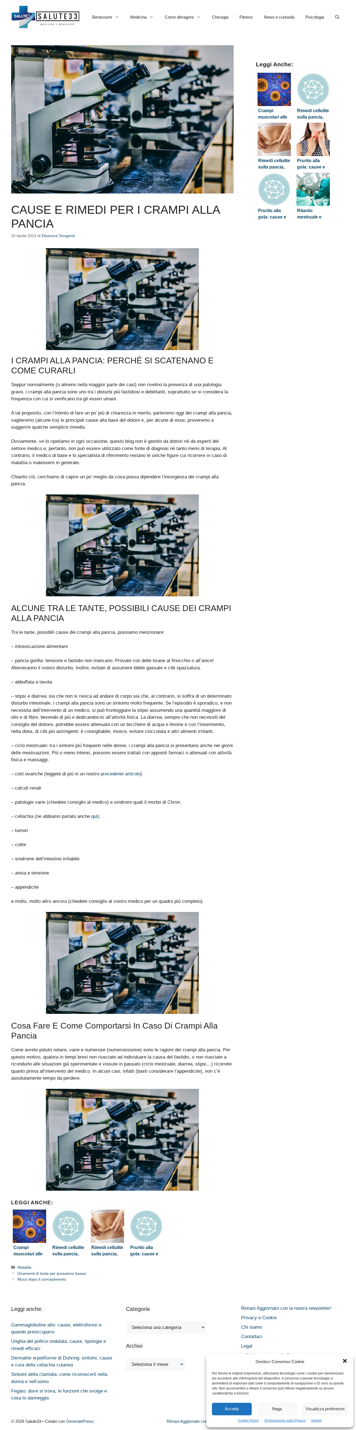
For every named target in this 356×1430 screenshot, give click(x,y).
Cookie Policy (248, 1421)
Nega (277, 1408)
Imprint (316, 1421)
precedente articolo (120, 773)
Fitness (246, 17)
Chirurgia (220, 17)
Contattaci (251, 1336)
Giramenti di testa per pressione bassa (52, 1273)
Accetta (232, 1408)
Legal (246, 1346)
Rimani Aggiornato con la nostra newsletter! (286, 1308)
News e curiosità (279, 17)
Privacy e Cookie (259, 1317)
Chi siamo (251, 1327)
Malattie (24, 1267)
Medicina (138, 17)
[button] (345, 1361)
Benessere (102, 17)
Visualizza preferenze (325, 1408)
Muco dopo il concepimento (42, 1279)
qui (94, 816)
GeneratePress (80, 1421)
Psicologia (314, 17)
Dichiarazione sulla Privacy (285, 1421)
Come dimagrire (179, 17)
